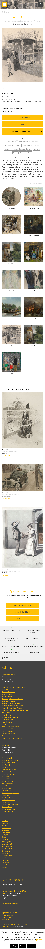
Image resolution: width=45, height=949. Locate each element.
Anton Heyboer (7, 846)
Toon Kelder (6, 779)
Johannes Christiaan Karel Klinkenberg (15, 710)
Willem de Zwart (7, 811)
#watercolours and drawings (28, 142)
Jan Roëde (5, 863)
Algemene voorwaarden (10, 913)
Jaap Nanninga (7, 858)
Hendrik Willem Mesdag (10, 717)
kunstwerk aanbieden (10, 906)
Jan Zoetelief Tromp (9, 734)
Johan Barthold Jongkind (10, 701)
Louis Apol (5, 689)
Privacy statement (8, 915)
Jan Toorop (5, 802)
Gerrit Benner (6, 828)
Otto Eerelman (7, 694)
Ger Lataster (6, 851)
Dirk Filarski (6, 765)
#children (37, 145)
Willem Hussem (7, 849)
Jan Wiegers (6, 867)
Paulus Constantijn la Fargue (12, 708)
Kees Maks (5, 786)
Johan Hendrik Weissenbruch (12, 738)
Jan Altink (5, 821)
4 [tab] (22, 84)
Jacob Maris (6, 713)
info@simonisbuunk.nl (23, 605)
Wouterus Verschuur (9, 736)
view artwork (5, 455)
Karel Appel (6, 823)
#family (7, 149)
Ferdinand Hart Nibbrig (9, 770)
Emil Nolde (5, 860)
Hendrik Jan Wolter (8, 809)
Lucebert (5, 853)
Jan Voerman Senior (8, 800)
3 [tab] (19, 84)
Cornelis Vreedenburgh (10, 804)
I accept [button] (31, 946)
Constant (5, 837)
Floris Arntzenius (7, 758)
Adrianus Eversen (8, 696)
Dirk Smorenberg (7, 797)
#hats (29, 149)
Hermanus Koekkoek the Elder (12, 706)
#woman (23, 153)
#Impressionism (9, 145)
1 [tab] (13, 84)
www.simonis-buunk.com (10, 929)
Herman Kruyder (7, 781)
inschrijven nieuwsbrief (10, 904)
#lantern (36, 149)
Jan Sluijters (6, 795)
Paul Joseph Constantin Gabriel (12, 699)
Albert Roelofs (7, 722)
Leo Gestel (5, 767)
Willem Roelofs (7, 724)
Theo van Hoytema (8, 774)
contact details (23, 618)
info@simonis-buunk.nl (9, 898)
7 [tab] (32, 84)
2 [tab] (16, 84)
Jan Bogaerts (6, 830)
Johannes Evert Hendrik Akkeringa (13, 687)
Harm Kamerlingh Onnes (10, 793)
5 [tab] (26, 84)
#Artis (18, 145)
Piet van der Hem (8, 772)
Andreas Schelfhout (9, 729)
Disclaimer (5, 920)
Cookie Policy (6, 917)
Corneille (5, 839)
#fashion (15, 149)
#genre (22, 149)
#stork (15, 153)
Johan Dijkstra (6, 842)
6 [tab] (29, 84)
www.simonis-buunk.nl (9, 896)
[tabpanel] (22, 55)
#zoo (29, 153)
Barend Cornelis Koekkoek (11, 703)
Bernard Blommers (8, 692)
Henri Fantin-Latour (8, 763)
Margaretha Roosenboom (10, 727)
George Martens (7, 788)
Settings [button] (13, 946)
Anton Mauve (6, 715)
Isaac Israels (6, 777)
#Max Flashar (11, 142)
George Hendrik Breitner (10, 760)
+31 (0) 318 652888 (23, 118)
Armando (5, 825)
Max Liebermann (7, 784)
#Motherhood (27, 145)
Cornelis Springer (8, 731)
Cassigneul (5, 835)
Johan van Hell (7, 844)
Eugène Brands (7, 832)
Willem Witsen (7, 807)
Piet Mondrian (6, 790)
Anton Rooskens (7, 865)
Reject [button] (22, 946)
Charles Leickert (7, 720)
